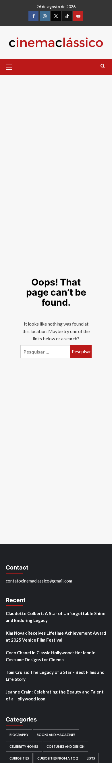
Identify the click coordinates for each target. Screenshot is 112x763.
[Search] (102, 66)
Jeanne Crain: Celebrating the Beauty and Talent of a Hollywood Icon (55, 695)
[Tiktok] (67, 16)
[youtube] (78, 16)
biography (18, 734)
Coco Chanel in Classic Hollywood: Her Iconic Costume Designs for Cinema (50, 656)
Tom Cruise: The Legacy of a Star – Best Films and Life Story (55, 676)
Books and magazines (56, 734)
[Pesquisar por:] (45, 351)
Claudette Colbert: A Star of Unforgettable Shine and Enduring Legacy (55, 617)
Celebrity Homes (23, 746)
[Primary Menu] (11, 66)
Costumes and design (65, 746)
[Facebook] (33, 16)
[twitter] (56, 16)
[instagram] (45, 16)
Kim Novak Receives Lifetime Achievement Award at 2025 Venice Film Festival (56, 636)
